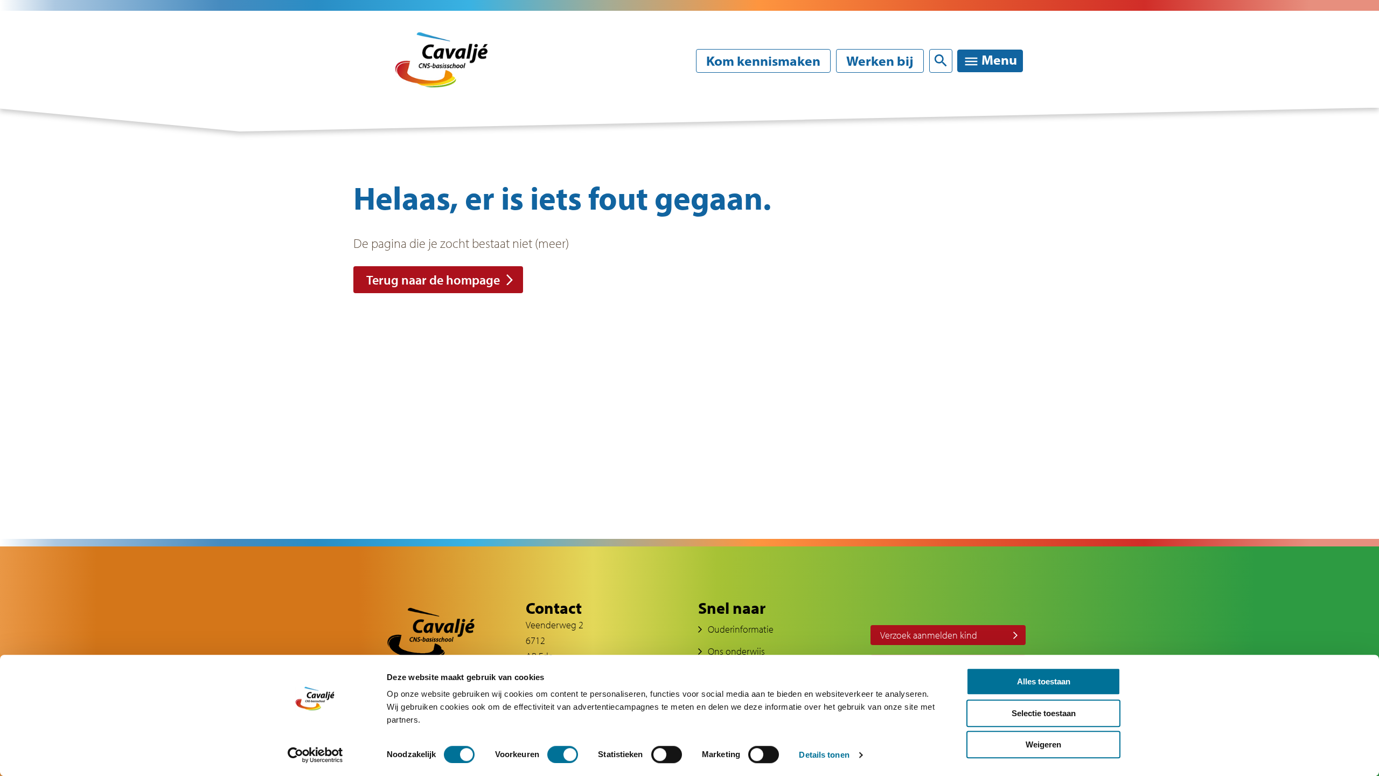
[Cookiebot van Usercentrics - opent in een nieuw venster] (315, 755)
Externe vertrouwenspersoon (927, 312)
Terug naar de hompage (433, 280)
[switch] (562, 754)
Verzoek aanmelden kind (928, 635)
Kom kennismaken (763, 61)
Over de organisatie (659, 154)
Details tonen (824, 754)
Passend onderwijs (657, 360)
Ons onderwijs (736, 651)
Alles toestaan (1043, 681)
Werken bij (880, 61)
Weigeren (1043, 744)
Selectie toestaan (1044, 713)
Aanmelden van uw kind (915, 154)
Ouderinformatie (903, 118)
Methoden (636, 383)
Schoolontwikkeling (660, 337)
